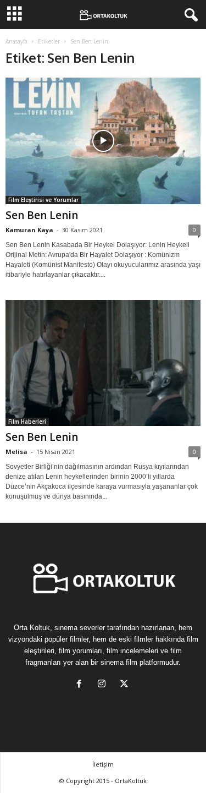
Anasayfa (16, 41)
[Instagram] (104, 685)
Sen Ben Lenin (41, 215)
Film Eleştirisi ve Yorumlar (43, 200)
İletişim (103, 764)
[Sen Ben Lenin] (103, 141)
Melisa (16, 451)
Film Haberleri (27, 421)
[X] (125, 685)
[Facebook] (81, 685)
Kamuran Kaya (29, 230)
